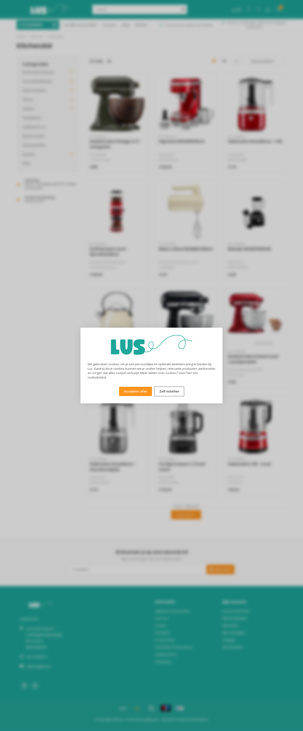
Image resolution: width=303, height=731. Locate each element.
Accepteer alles (135, 391)
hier (189, 373)
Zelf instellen (169, 391)
